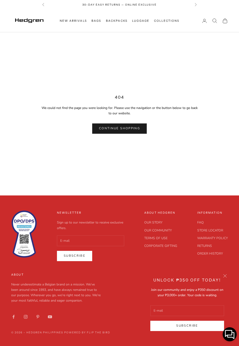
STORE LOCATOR (210, 230)
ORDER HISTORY (210, 253)
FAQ (200, 222)
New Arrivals (73, 20)
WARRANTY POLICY (212, 238)
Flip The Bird (98, 332)
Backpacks (116, 20)
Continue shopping (119, 128)
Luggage (140, 20)
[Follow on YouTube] (50, 316)
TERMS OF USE (156, 238)
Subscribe (187, 326)
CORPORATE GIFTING (160, 246)
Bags (96, 20)
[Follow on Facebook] (13, 316)
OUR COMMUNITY (158, 230)
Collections (166, 20)
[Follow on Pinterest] (37, 316)
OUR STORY (153, 222)
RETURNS (204, 246)
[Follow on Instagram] (25, 316)
